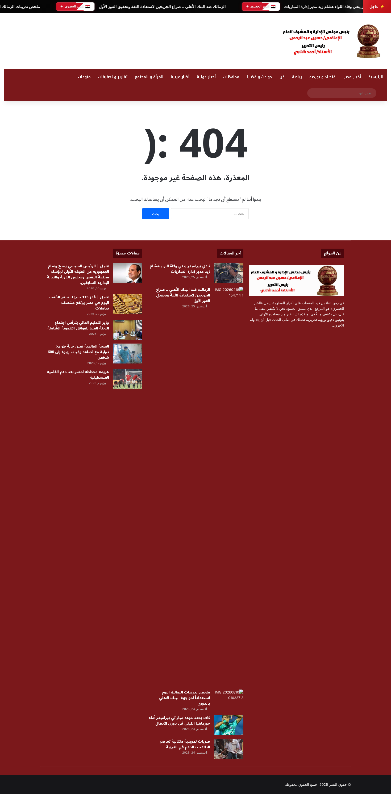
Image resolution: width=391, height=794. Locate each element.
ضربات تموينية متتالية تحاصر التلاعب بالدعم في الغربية (185, 744)
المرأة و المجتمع (149, 77)
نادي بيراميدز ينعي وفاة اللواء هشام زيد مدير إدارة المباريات (333, 6)
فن (282, 77)
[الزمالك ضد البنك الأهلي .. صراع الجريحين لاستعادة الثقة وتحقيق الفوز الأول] (228, 486)
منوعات (84, 77)
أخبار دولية (206, 77)
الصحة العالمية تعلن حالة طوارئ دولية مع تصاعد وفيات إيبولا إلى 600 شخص (78, 351)
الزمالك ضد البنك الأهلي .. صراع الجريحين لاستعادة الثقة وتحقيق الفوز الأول (161, 6)
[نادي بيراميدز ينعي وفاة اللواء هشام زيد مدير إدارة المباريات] (228, 273)
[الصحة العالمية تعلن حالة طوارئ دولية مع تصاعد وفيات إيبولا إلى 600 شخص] (127, 353)
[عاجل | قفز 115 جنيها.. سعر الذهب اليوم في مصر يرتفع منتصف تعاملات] (127, 304)
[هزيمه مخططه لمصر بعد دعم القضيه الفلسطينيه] (127, 379)
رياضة (297, 77)
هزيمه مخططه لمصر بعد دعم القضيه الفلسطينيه (78, 374)
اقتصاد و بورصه (322, 77)
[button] (252, 40)
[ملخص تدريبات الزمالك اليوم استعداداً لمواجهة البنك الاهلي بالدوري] (228, 699)
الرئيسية (375, 77)
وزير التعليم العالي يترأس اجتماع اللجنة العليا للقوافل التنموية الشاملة (78, 325)
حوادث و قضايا (259, 77)
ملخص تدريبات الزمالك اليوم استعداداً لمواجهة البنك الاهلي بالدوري (184, 697)
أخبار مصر (352, 77)
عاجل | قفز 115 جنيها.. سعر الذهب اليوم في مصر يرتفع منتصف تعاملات (79, 302)
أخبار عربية (180, 77)
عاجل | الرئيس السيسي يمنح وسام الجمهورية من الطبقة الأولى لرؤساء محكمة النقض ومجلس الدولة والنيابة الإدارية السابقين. (78, 274)
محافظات (231, 77)
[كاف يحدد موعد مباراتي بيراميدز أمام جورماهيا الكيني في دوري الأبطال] (228, 725)
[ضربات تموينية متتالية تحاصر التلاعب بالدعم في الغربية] (228, 749)
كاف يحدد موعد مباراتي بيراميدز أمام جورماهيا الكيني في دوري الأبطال (179, 720)
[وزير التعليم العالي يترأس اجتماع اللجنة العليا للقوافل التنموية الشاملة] (127, 330)
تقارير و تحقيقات (112, 77)
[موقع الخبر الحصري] (334, 41)
